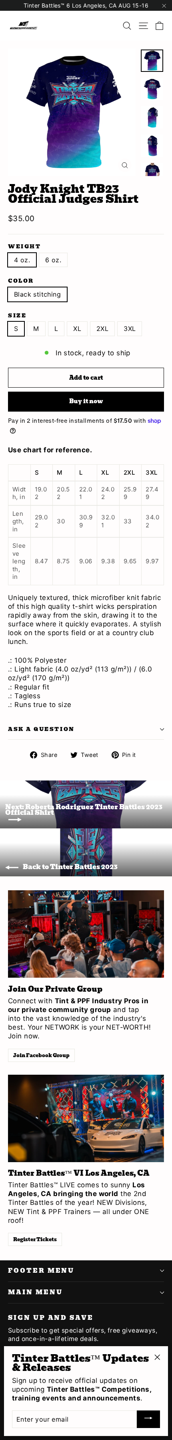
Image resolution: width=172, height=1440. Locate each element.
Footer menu (41, 1271)
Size (17, 315)
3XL (130, 329)
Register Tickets (35, 1239)
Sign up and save (51, 1317)
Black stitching (37, 294)
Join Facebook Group (41, 1055)
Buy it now (86, 401)
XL (77, 329)
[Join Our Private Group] (86, 934)
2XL (102, 329)
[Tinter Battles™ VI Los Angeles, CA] (86, 1118)
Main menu (35, 1292)
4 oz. (22, 260)
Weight (24, 246)
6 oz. (53, 260)
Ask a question (41, 729)
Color (21, 281)
